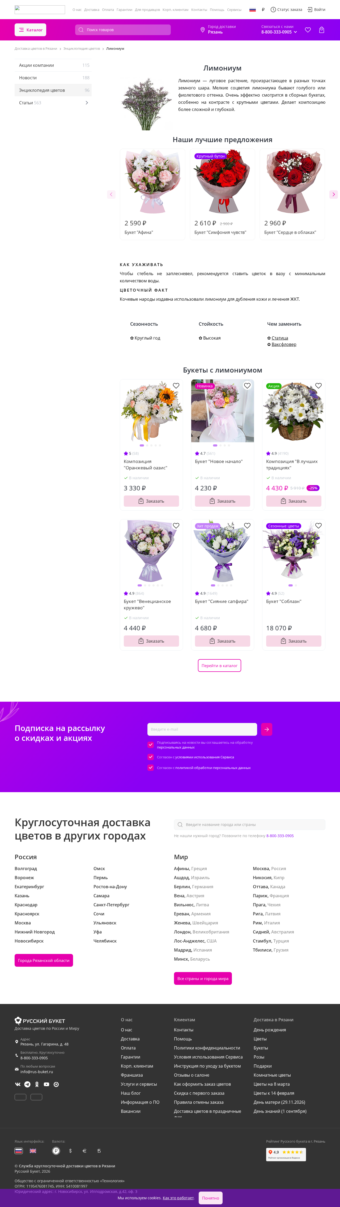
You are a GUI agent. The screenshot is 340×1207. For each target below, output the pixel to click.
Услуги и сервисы (139, 1084)
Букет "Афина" (139, 226)
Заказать (155, 501)
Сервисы (234, 9)
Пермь (101, 878)
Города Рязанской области (44, 960)
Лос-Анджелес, (190, 941)
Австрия (195, 896)
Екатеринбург (29, 887)
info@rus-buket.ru (36, 1071)
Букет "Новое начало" (219, 461)
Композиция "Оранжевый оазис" (145, 464)
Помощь (217, 9)
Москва (23, 923)
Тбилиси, (263, 950)
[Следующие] (333, 194)
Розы (259, 1057)
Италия (272, 923)
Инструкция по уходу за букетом (207, 1066)
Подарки (263, 1066)
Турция (281, 941)
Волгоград (26, 868)
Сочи (99, 914)
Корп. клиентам (176, 9)
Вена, (179, 896)
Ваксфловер (284, 344)
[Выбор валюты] (263, 9)
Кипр (279, 878)
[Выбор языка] (252, 9)
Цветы (260, 1039)
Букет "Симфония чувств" (220, 194)
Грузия (281, 950)
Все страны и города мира (202, 978)
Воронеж (24, 878)
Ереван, (182, 914)
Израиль (200, 878)
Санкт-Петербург (111, 905)
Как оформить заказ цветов (202, 1084)
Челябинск (105, 941)
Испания (202, 950)
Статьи (30, 103)
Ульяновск (105, 923)
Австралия (282, 932)
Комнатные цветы (272, 1075)
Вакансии (131, 1111)
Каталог (35, 29)
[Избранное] (308, 30)
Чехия (273, 905)
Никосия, (263, 878)
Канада (277, 887)
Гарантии (124, 9)
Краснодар (26, 905)
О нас (77, 9)
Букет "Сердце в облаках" (290, 226)
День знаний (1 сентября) (280, 1111)
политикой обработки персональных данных (213, 767)
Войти (319, 9)
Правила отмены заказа (199, 1102)
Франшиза (132, 1075)
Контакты (199, 9)
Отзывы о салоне (191, 1075)
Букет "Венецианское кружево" (147, 604)
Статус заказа (289, 9)
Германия (202, 887)
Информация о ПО (140, 1102)
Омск (99, 868)
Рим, (258, 923)
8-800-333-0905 (280, 835)
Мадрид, (183, 950)
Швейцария (205, 923)
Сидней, (261, 932)
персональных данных (176, 747)
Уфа (98, 932)
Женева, (182, 923)
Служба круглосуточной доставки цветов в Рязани (67, 1165)
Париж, (261, 896)
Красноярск (27, 914)
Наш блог (131, 1093)
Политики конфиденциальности (207, 1048)
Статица (280, 338)
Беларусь (200, 959)
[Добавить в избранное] (176, 385)
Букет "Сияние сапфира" (221, 601)
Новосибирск (29, 941)
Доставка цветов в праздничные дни (207, 1114)
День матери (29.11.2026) (279, 1102)
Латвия (272, 914)
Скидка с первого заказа (199, 1093)
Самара (101, 896)
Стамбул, (262, 941)
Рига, (258, 914)
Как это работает (178, 1197)
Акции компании (54, 65)
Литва (202, 905)
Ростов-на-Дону (110, 887)
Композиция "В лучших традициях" (292, 464)
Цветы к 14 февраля (274, 1093)
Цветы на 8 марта (272, 1084)
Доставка (91, 9)
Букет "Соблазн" (283, 601)
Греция (199, 868)
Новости (54, 78)
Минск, (181, 959)
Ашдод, (182, 878)
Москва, (261, 868)
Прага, (259, 905)
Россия (278, 868)
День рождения (270, 1030)
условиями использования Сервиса (204, 757)
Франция (279, 896)
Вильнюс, (184, 905)
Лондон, (183, 932)
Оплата (108, 9)
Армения (201, 914)
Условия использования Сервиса (208, 1057)
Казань (22, 896)
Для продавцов (147, 9)
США (212, 941)
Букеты (261, 1048)
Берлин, (182, 887)
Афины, (182, 868)
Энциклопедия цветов (54, 90)
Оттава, (261, 887)
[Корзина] (321, 30)
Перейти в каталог (219, 665)
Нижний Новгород (35, 932)
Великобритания (211, 932)
